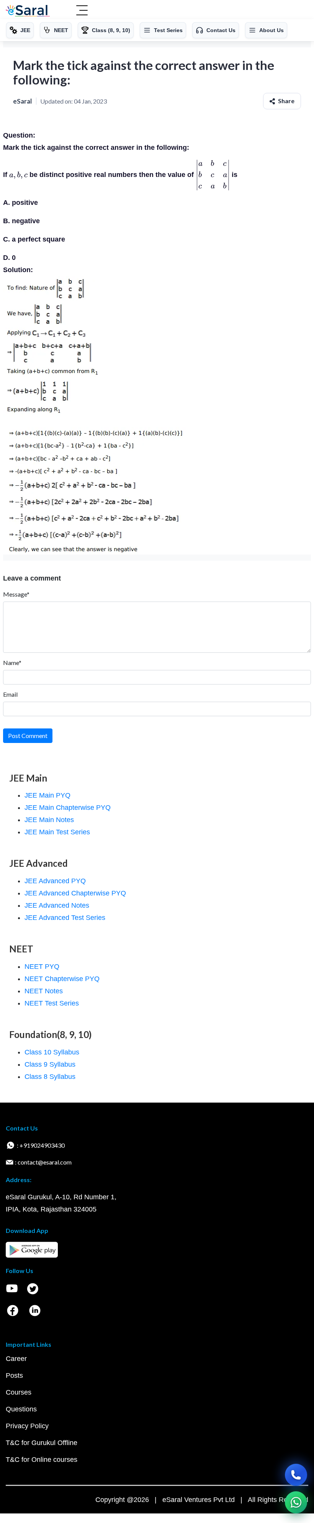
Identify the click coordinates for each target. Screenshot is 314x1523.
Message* (16, 594)
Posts (14, 1375)
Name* (12, 662)
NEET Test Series (52, 1003)
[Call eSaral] (296, 1475)
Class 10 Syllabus (52, 1052)
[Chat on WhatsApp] (296, 1502)
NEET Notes (44, 991)
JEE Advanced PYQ (55, 881)
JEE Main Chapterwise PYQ (68, 807)
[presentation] (18, 174)
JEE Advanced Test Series (65, 917)
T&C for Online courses (41, 1459)
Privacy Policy (27, 1426)
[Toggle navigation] (82, 11)
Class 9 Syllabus (50, 1064)
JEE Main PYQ (47, 795)
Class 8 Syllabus (50, 1076)
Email (10, 694)
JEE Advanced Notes (57, 905)
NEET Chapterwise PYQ (62, 979)
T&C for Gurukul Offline (41, 1443)
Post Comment (27, 735)
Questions (21, 1409)
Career (16, 1358)
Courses (18, 1392)
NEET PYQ (42, 966)
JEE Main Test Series (57, 832)
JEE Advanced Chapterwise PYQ (75, 893)
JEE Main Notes (49, 820)
